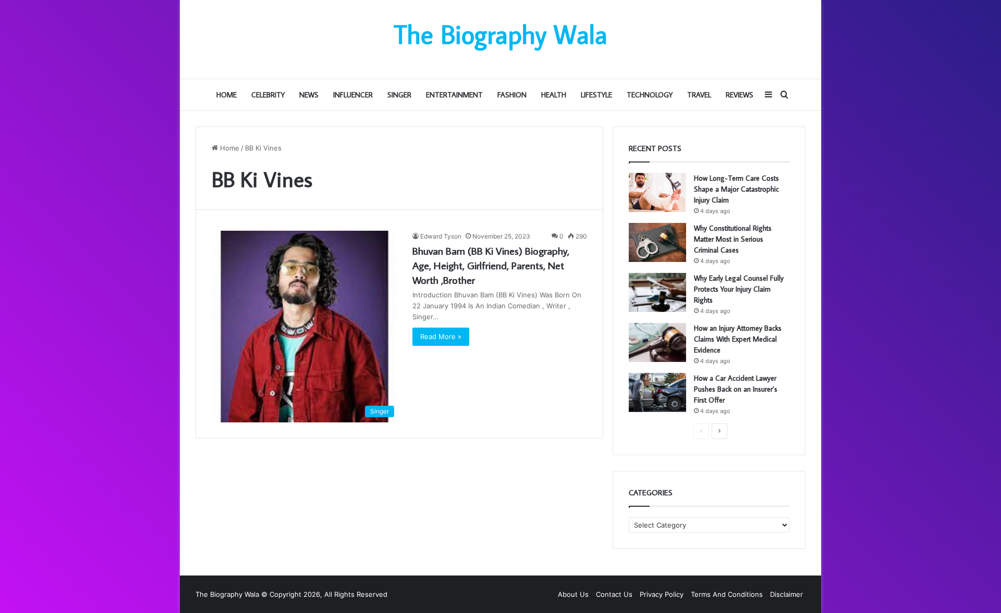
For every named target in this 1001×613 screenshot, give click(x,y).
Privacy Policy (661, 594)
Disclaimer (786, 594)
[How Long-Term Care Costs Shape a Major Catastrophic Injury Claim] (657, 192)
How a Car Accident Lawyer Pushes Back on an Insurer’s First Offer (735, 389)
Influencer (353, 94)
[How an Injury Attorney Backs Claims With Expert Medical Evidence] (657, 342)
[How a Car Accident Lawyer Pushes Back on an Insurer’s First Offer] (657, 392)
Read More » (440, 336)
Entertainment (454, 94)
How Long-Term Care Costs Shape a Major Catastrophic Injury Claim (736, 189)
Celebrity (268, 94)
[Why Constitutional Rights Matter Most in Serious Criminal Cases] (657, 242)
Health (553, 94)
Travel (699, 94)
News (309, 94)
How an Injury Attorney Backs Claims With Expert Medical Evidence (738, 339)
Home (226, 94)
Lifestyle (596, 94)
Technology (650, 94)
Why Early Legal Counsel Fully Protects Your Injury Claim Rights (739, 289)
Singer (399, 94)
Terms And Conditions (727, 594)
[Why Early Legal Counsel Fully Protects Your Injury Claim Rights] (657, 292)
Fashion (512, 94)
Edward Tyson (440, 236)
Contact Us (614, 594)
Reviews (739, 94)
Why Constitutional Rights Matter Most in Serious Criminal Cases (733, 239)
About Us (573, 594)
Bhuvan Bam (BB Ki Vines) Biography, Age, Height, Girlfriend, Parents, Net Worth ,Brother (490, 265)
